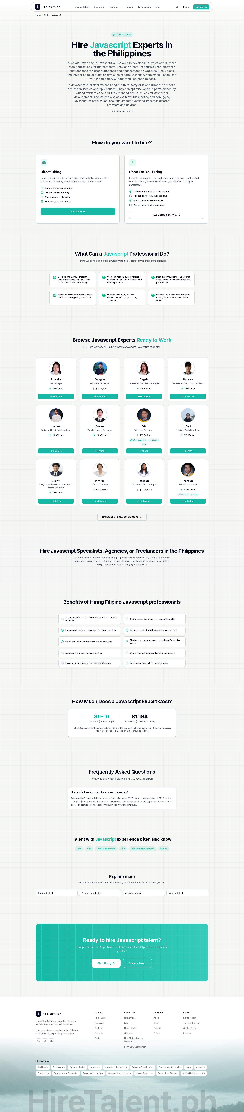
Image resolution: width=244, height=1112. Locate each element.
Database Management (142, 849)
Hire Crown (56, 501)
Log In (186, 7)
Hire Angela (144, 396)
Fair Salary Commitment (135, 1047)
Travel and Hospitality (93, 1073)
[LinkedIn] (38, 1041)
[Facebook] (45, 1041)
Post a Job (76, 211)
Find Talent (100, 1018)
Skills (46, 15)
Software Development (143, 1067)
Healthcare (95, 1067)
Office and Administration (119, 1073)
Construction (43, 1073)
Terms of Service (191, 1023)
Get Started (201, 7)
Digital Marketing (77, 1067)
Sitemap (187, 1033)
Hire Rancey (188, 396)
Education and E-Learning (66, 1073)
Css (89, 849)
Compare (128, 1033)
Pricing (129, 7)
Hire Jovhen (188, 501)
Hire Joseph (144, 501)
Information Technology (116, 1067)
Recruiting (99, 7)
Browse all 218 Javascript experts (120, 516)
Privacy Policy (189, 1018)
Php (123, 849)
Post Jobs (99, 1028)
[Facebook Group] (51, 1041)
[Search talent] (177, 7)
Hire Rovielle (56, 396)
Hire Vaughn (100, 396)
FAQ (126, 1023)
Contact (157, 1028)
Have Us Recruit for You (164, 214)
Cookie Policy (189, 1028)
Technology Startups (168, 1073)
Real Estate (43, 1067)
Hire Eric (144, 451)
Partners (158, 1033)
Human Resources (144, 1073)
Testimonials (144, 7)
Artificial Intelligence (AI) (193, 1073)
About (156, 1018)
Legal (188, 1067)
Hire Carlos (100, 451)
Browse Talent (82, 7)
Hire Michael (100, 501)
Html (79, 849)
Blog (158, 7)
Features (113, 7)
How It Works (130, 1028)
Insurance (200, 1067)
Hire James (56, 451)
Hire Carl (188, 451)
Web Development (106, 849)
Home (38, 15)
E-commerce (59, 1067)
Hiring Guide (130, 1018)
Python (163, 849)
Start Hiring (104, 963)
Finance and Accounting (170, 1067)
